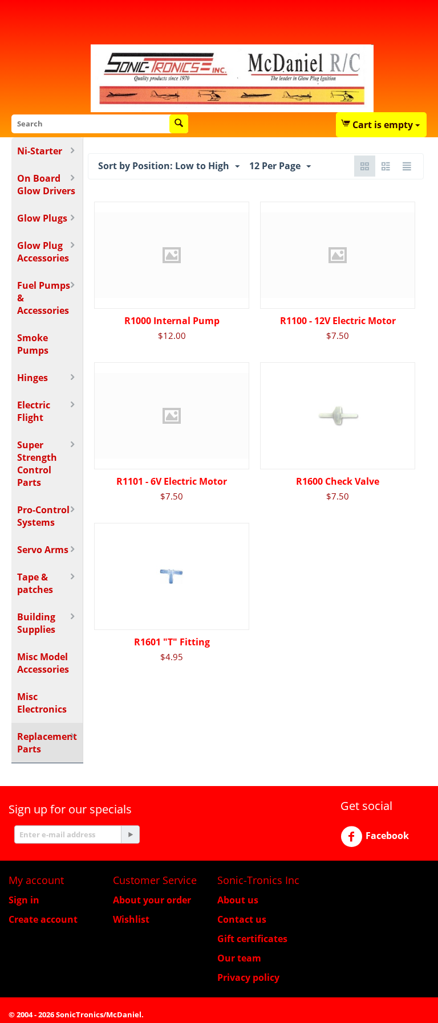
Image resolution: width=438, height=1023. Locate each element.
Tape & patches (35, 583)
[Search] (178, 123)
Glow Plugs (42, 218)
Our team (239, 958)
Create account (43, 919)
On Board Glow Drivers (46, 184)
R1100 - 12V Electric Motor (338, 320)
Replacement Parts (47, 742)
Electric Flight (33, 411)
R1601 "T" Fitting (172, 642)
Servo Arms (42, 549)
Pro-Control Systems (43, 516)
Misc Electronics (42, 702)
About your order (152, 900)
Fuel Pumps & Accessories (43, 298)
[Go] (130, 834)
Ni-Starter (39, 151)
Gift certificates (252, 938)
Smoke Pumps (32, 344)
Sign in (24, 900)
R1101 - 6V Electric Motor (171, 481)
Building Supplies (36, 623)
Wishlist (131, 919)
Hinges (32, 377)
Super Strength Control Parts (37, 464)
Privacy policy (248, 977)
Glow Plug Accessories (43, 251)
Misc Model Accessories (43, 663)
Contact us (241, 919)
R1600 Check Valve (337, 481)
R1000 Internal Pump (172, 320)
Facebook (387, 835)
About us (237, 900)
